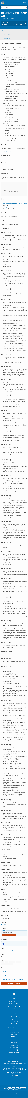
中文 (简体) (19, 1088)
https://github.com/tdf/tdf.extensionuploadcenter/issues (15, 203)
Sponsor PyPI (14, 1036)
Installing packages (13, 1001)
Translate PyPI (13, 1034)
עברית (13, 1089)
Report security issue (14, 1047)
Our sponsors (14, 1023)
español (9, 1087)
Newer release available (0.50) (8, 934)
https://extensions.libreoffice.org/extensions (12, 151)
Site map (14, 1073)
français (13, 1087)
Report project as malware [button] (14, 983)
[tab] (14, 31)
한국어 (21, 1089)
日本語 (17, 1087)
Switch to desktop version (14, 1080)
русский (9, 1089)
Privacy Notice (13, 1051)
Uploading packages (13, 1003)
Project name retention (13, 1007)
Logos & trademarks (14, 1021)
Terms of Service (13, 1045)
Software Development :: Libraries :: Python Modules (14, 979)
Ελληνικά (10, 1088)
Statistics (14, 1019)
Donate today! (14, 1066)
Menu (23, 2)
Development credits (13, 1038)
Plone (4, 971)
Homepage (5, 924)
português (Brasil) (23, 1087)
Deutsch (14, 1088)
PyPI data (3, 930)
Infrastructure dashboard (13, 1018)
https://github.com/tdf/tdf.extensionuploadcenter (13, 207)
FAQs (14, 1008)
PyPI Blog (13, 1016)
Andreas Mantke (7, 951)
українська (6, 1088)
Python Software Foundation (19, 1069)
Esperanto (17, 1089)
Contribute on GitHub (13, 1032)
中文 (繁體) (24, 1088)
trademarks (8, 1069)
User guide (13, 1005)
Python (4, 975)
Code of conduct (13, 1049)
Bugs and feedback (14, 1031)
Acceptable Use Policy (13, 1052)
